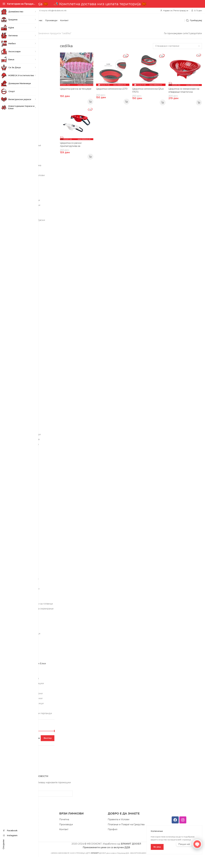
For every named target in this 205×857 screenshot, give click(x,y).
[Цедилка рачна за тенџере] (76, 69)
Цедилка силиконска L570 (111, 88)
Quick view (88, 57)
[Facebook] (175, 819)
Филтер (48, 738)
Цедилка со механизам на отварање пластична (183, 90)
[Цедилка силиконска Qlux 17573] (149, 69)
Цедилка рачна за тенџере (75, 88)
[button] (90, 102)
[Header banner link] (106, 4)
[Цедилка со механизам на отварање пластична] (185, 69)
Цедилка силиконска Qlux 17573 (148, 90)
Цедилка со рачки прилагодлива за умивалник (71, 146)
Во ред (157, 847)
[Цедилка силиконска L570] (112, 69)
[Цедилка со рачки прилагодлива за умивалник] (76, 123)
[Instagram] (182, 819)
